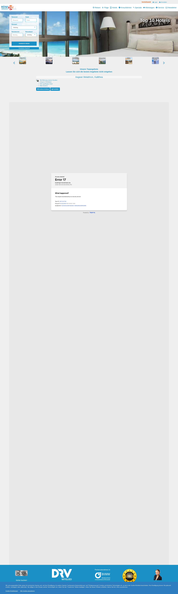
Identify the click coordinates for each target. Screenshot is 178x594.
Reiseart (14, 24)
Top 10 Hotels (155, 20)
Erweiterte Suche (24, 48)
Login (155, 2)
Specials (138, 8)
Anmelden (164, 2)
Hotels (114, 8)
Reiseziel (14, 17)
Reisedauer (29, 31)
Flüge (106, 8)
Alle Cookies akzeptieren (27, 591)
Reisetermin (15, 31)
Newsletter (172, 8)
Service (160, 8)
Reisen (97, 8)
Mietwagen (149, 8)
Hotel (27, 17)
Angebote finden (24, 43)
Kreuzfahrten (126, 8)
